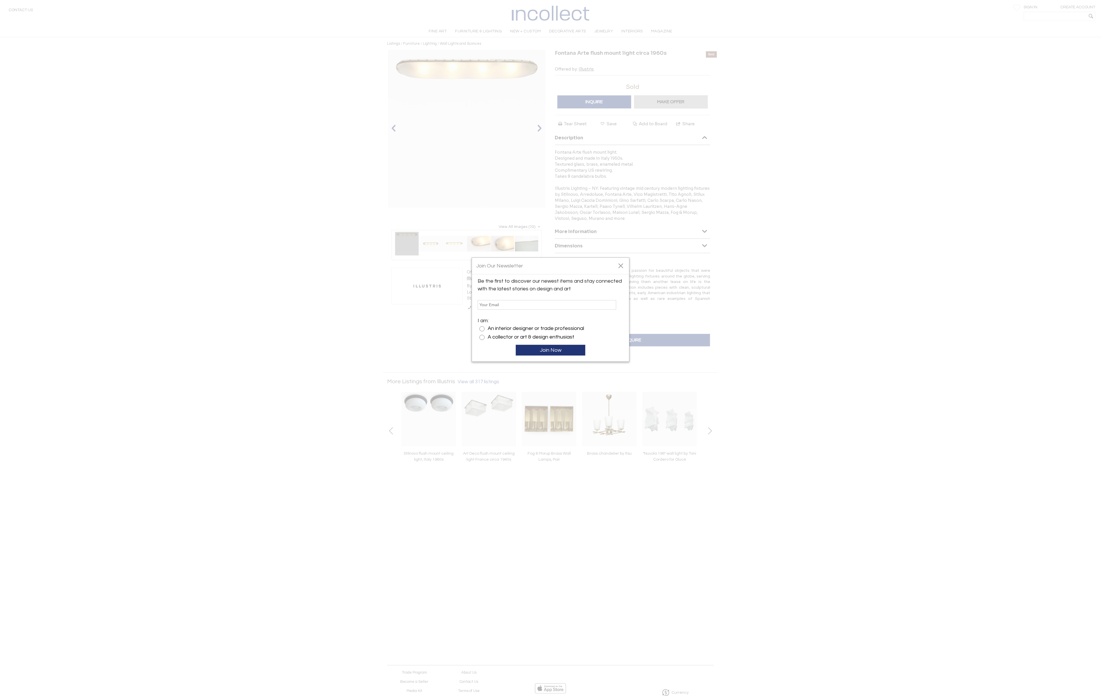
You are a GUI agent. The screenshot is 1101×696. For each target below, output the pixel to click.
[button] (620, 265)
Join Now (550, 350)
